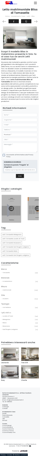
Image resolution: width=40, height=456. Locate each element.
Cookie (9, 455)
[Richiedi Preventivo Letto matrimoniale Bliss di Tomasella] (14, 21)
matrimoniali (20, 290)
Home (7, 16)
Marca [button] (4, 269)
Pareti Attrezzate (7, 415)
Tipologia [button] (5, 304)
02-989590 (8, 401)
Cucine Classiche (8, 429)
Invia (20, 176)
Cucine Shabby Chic (9, 432)
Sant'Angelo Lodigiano (20, 329)
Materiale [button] (5, 278)
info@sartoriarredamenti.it (15, 400)
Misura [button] (4, 286)
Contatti (5, 408)
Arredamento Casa (18, 16)
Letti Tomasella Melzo (9, 251)
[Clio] (36, 21)
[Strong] (4, 21)
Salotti (4, 413)
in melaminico (20, 281)
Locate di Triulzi (20, 316)
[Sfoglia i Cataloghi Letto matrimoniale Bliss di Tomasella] (26, 21)
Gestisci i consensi (21, 455)
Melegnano (20, 320)
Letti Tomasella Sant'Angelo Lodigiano (15, 247)
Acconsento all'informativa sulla (19, 156)
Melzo (20, 323)
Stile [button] (3, 295)
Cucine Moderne (7, 427)
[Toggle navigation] (35, 2)
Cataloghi (5, 407)
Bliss (33, 16)
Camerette (5, 417)
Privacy (3, 455)
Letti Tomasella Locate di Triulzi (13, 239)
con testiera (20, 307)
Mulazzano (20, 326)
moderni (20, 299)
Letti (28, 16)
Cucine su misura (8, 430)
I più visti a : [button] (6, 312)
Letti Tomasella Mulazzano (11, 243)
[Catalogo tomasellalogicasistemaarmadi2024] (11, 208)
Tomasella (20, 273)
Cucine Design (7, 425)
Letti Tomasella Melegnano (11, 234)
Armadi (4, 420)
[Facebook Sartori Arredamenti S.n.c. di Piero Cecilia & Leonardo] (30, 446)
